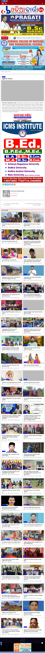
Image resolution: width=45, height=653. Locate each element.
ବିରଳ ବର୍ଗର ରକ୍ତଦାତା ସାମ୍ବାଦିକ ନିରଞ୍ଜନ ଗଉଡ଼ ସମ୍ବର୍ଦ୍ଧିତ (11, 204)
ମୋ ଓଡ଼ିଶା (7, 221)
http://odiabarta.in (14, 195)
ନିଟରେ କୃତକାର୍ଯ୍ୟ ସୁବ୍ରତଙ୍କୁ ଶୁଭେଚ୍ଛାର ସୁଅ (33, 524)
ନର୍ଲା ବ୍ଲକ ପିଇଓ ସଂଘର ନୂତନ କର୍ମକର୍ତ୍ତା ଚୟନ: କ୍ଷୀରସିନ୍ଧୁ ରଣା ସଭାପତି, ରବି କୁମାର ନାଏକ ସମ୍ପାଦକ (11, 631)
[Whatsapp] (3, 184)
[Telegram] (12, 184)
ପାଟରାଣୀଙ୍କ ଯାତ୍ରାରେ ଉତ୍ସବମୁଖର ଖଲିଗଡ (11, 542)
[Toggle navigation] (6, 3)
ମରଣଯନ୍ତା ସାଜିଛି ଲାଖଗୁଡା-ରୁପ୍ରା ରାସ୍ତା (32, 507)
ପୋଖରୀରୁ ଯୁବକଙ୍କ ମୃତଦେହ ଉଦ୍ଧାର (31, 382)
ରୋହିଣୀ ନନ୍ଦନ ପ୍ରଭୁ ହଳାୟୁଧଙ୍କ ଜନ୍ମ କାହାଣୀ (11, 382)
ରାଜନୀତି (29, 274)
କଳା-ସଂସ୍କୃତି (4, 221)
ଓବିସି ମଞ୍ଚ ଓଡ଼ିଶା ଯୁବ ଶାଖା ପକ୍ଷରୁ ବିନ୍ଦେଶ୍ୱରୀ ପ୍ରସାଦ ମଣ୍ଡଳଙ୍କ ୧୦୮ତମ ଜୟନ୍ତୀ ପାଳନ (32, 473)
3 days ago (5, 527)
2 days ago (5, 401)
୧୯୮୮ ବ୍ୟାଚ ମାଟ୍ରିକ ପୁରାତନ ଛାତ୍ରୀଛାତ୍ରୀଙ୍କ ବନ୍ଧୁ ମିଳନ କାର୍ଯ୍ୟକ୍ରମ (33, 204)
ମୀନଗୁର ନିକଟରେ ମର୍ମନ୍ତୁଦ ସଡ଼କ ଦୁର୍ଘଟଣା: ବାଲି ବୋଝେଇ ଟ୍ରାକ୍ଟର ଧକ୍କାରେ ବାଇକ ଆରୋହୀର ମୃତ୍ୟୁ (32, 243)
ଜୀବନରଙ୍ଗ (3, 412)
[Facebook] (5, 184)
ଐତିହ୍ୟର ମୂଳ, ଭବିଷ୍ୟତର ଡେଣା (9, 612)
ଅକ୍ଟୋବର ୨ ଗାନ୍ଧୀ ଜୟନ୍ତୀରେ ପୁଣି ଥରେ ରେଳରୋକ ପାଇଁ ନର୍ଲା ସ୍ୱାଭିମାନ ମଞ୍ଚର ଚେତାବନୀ (32, 578)
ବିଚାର (27, 487)
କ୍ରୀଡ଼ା (25, 487)
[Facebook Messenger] (8, 184)
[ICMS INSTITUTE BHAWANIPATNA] (22, 122)
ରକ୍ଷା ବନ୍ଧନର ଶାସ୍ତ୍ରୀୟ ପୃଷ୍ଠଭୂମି (31, 365)
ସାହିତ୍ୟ (29, 221)
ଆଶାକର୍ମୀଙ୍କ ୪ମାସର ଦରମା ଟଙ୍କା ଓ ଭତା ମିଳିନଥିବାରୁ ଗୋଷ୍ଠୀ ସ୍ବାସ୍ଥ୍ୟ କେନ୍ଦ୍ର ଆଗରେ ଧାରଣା (32, 330)
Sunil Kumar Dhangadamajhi (17, 191)
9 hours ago (5, 280)
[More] (15, 184)
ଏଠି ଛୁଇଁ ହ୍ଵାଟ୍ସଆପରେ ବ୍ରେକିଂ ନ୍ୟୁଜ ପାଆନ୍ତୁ (22, 652)
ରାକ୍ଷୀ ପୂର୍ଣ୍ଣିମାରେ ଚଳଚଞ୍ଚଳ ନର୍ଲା (9, 260)
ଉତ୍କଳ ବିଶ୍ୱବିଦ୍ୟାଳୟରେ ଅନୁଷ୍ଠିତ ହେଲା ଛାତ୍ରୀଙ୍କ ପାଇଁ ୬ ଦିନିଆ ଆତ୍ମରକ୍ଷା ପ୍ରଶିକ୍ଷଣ (11, 437)
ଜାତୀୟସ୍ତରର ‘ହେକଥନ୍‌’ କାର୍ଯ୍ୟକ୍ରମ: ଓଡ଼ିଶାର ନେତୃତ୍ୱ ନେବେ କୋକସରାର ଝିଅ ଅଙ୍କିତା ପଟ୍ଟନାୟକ (11, 417)
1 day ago (5, 297)
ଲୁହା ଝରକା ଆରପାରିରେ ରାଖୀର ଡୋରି (9, 241)
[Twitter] (10, 184)
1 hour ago (27, 245)
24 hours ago (27, 280)
